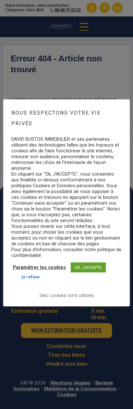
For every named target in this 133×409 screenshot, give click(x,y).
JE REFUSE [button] (31, 276)
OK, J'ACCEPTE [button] (88, 267)
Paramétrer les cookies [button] (39, 267)
